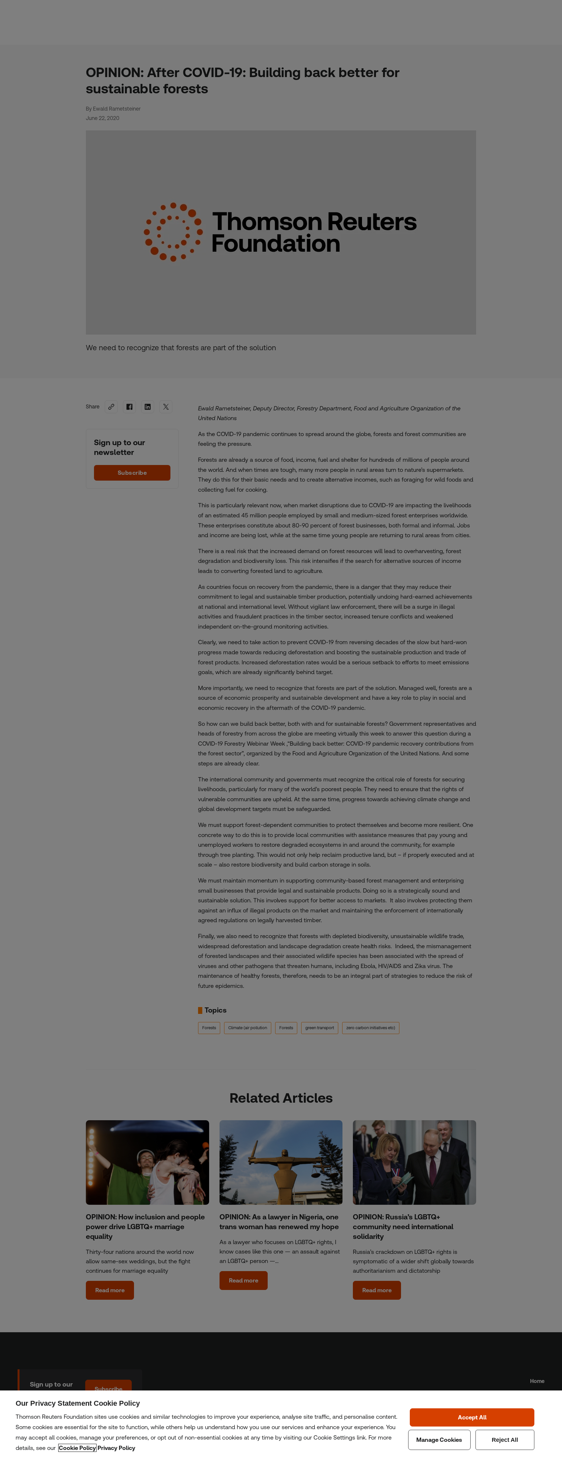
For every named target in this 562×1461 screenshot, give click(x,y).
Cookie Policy (77, 1447)
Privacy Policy (116, 1447)
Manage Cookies (439, 1440)
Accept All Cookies (472, 1417)
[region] (281, 1425)
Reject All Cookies (505, 1440)
